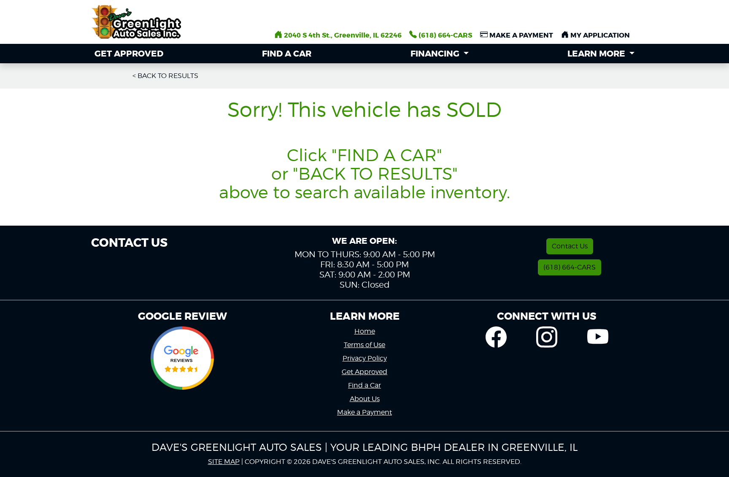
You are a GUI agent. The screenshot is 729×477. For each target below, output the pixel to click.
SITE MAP (224, 462)
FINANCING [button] (436, 53)
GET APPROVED (128, 53)
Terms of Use (364, 345)
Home (364, 331)
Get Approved (364, 372)
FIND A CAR (286, 53)
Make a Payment (364, 412)
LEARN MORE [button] (597, 53)
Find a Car (364, 385)
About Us (365, 399)
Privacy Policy (365, 358)
